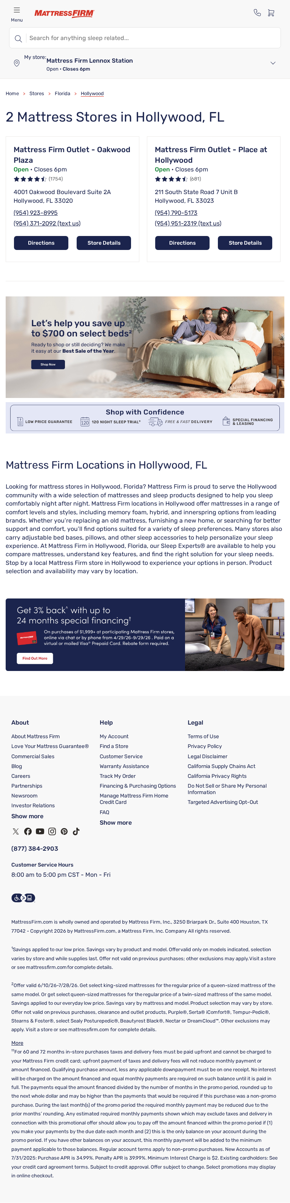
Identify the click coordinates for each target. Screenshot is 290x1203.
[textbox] (153, 38)
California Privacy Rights (217, 776)
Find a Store (114, 746)
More (17, 1043)
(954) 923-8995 (36, 212)
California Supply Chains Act (221, 766)
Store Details (104, 243)
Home (12, 93)
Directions (41, 243)
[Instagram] (52, 831)
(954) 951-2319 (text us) (188, 223)
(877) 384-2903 (34, 848)
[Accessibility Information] (23, 897)
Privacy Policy (205, 746)
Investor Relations (33, 805)
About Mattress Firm (35, 736)
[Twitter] (15, 831)
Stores (36, 93)
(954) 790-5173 (176, 212)
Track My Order (118, 776)
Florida (62, 93)
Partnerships (26, 786)
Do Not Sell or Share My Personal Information (227, 789)
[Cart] (273, 12)
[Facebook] (27, 831)
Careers (20, 776)
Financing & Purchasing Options (138, 786)
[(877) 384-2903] (257, 12)
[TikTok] (76, 831)
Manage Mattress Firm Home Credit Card (134, 799)
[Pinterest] (64, 831)
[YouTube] (40, 831)
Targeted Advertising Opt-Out (223, 802)
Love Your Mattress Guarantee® (50, 746)
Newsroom (24, 796)
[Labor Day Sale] (145, 395)
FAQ (104, 812)
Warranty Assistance (124, 766)
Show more (27, 816)
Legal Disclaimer (207, 756)
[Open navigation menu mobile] (16, 9)
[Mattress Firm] (64, 14)
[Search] (17, 38)
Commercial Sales (32, 756)
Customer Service (121, 756)
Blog (16, 766)
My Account (114, 736)
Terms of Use (203, 736)
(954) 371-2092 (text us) (47, 223)
